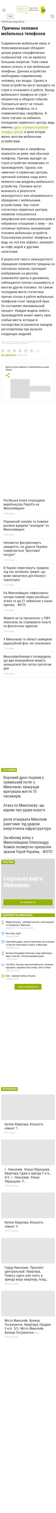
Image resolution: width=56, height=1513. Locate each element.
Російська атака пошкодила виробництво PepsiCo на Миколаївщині (24, 504)
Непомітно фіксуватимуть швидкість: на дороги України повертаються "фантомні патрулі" (25, 549)
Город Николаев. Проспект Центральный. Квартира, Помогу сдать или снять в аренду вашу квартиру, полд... (27, 1274)
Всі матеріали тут (28, 902)
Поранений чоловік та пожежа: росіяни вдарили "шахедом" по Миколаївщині (26, 525)
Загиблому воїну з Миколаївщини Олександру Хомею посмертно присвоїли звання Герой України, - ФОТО (27, 844)
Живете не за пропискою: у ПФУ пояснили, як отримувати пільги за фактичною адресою (27, 622)
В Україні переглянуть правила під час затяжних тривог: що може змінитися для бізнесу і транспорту (26, 574)
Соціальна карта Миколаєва (23, 882)
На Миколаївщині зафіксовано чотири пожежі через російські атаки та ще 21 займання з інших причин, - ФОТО (28, 599)
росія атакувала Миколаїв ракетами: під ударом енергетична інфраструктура (27, 824)
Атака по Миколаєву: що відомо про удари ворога (24, 807)
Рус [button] (10, 16)
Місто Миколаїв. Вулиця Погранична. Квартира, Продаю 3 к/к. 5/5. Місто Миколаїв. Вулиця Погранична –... (28, 1327)
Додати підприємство (28, 986)
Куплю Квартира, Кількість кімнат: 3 (24, 1224)
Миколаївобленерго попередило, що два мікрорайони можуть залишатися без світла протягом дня (27, 662)
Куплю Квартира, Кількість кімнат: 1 (24, 1126)
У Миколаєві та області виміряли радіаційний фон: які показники (27, 641)
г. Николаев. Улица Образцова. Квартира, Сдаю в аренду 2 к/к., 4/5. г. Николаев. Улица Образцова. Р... (28, 1175)
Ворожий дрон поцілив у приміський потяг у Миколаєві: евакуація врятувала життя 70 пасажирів (23, 786)
